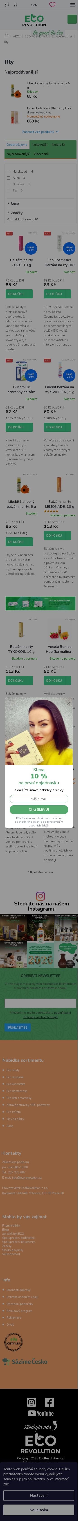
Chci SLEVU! (39, 809)
